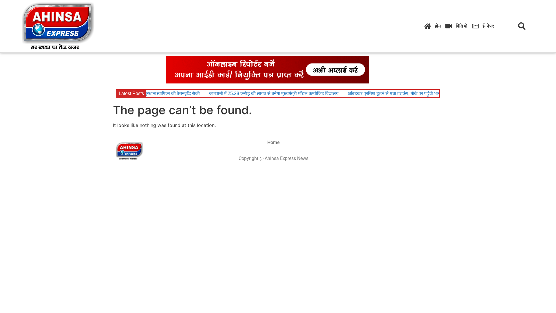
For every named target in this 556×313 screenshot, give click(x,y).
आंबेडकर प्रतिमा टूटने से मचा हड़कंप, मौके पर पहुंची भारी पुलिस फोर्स (401, 93)
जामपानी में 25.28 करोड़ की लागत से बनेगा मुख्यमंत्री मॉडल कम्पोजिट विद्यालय (270, 93)
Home (273, 142)
